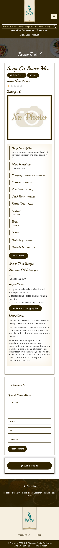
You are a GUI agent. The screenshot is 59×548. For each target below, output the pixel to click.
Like (34, 75)
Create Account (32, 35)
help (39, 535)
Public (30, 204)
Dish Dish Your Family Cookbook (38, 543)
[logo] (29, 11)
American (27, 183)
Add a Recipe (31, 465)
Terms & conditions (21, 546)
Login (22, 35)
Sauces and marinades (35, 175)
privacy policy (41, 546)
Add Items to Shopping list (25, 308)
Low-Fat (15, 225)
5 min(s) (29, 190)
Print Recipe (18, 255)
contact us (24, 535)
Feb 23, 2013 (32, 247)
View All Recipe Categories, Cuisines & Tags (29, 30)
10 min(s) (30, 197)
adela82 (29, 240)
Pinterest (16, 214)
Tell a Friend (18, 75)
